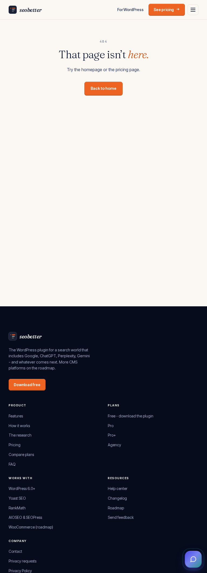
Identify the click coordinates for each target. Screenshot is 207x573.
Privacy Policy (20, 570)
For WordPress (130, 9)
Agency (114, 444)
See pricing (164, 9)
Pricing (14, 444)
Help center (117, 488)
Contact (15, 551)
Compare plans (21, 454)
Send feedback (121, 517)
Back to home (103, 88)
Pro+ (112, 435)
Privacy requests (22, 561)
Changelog (117, 498)
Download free (27, 384)
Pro (110, 425)
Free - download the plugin (130, 416)
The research (20, 435)
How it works (19, 425)
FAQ (12, 464)
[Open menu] (193, 9)
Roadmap (116, 508)
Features (16, 416)
